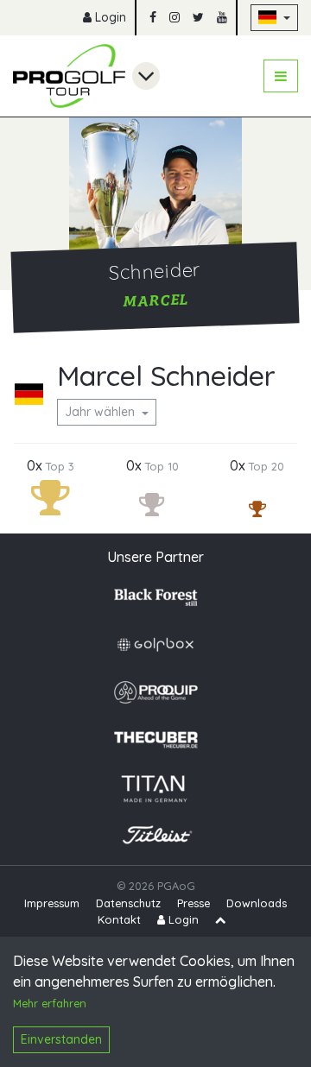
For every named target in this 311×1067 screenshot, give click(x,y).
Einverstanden (61, 1039)
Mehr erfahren (49, 1003)
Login (109, 17)
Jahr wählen (101, 412)
